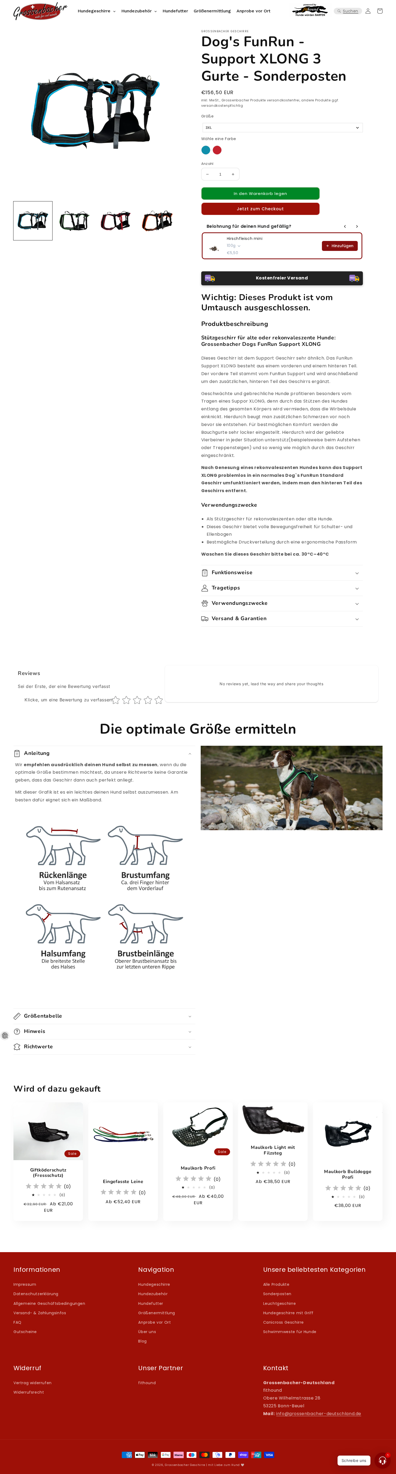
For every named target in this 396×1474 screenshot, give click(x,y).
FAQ (17, 1322)
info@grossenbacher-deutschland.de (318, 1414)
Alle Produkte (276, 1284)
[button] (348, 11)
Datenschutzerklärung (35, 1294)
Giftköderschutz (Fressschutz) (48, 1173)
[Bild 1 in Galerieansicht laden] (32, 220)
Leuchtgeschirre (279, 1303)
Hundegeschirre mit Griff (288, 1313)
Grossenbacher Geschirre (185, 1465)
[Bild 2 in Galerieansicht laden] (74, 220)
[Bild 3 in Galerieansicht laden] (115, 220)
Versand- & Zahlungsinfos (39, 1313)
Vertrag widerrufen (32, 1383)
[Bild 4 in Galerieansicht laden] (157, 220)
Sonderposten (277, 1294)
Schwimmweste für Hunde (290, 1331)
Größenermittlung (156, 1313)
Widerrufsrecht (28, 1392)
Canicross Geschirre (283, 1322)
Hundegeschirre (154, 1284)
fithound (147, 1383)
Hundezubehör (153, 1294)
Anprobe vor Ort (154, 1322)
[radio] (205, 150)
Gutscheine (25, 1331)
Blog (142, 1341)
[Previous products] (345, 226)
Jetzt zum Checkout (260, 209)
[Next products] (357, 226)
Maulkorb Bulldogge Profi (347, 1174)
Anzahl (207, 163)
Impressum (24, 1284)
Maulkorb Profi (198, 1168)
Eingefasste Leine (123, 1182)
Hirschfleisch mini (245, 238)
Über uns (147, 1331)
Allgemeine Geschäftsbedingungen (49, 1303)
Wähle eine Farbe (219, 138)
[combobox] (283, 127)
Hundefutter (150, 1303)
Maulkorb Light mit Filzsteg (273, 1150)
